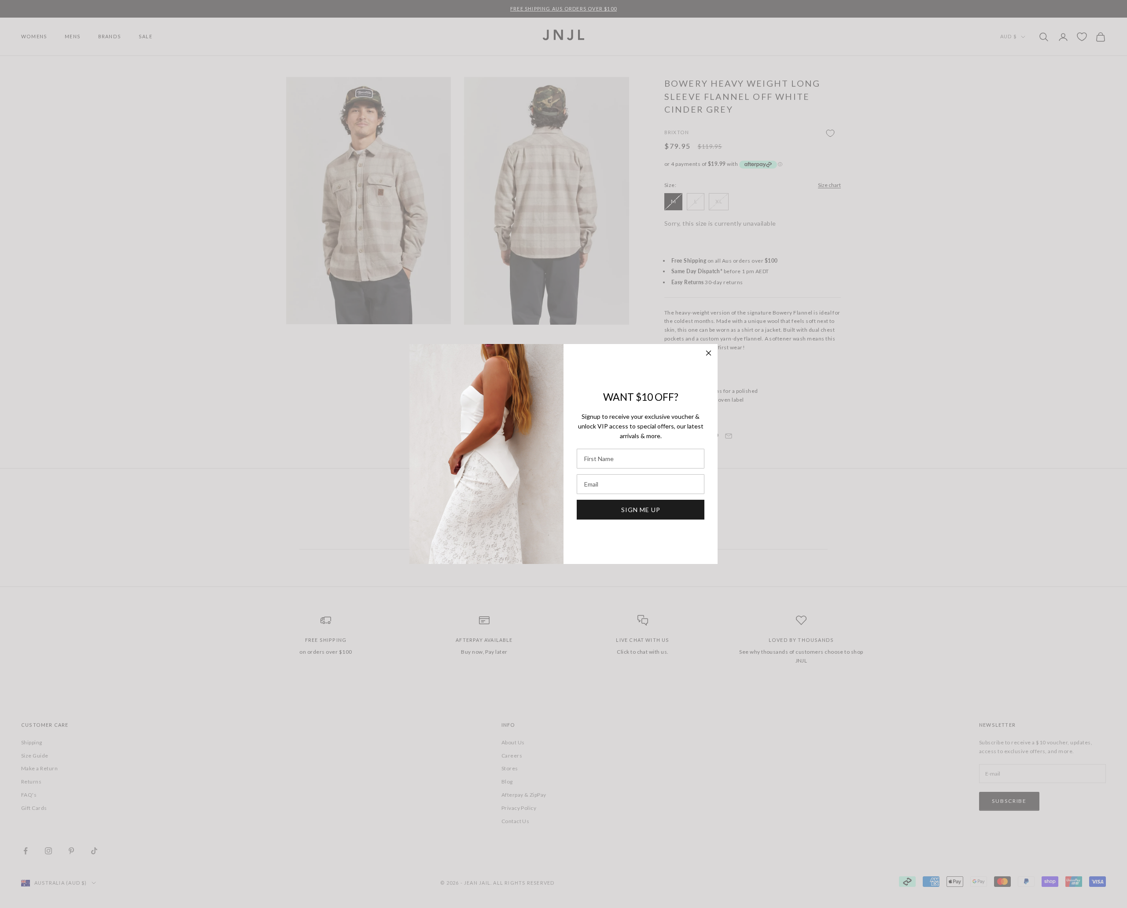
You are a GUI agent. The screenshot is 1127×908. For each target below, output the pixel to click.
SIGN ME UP (640, 509)
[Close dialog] (708, 353)
